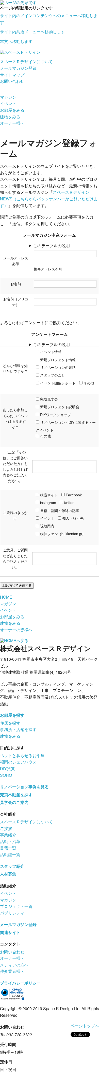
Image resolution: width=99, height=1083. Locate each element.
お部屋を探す (12, 715)
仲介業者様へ (12, 971)
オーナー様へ (12, 123)
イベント (8, 103)
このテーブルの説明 (51, 246)
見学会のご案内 (14, 802)
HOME (6, 597)
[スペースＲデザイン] (20, 52)
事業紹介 (8, 835)
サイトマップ (12, 75)
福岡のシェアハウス (18, 762)
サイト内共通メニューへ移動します (32, 32)
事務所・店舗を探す (18, 729)
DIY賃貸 (7, 768)
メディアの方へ (14, 965)
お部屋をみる (12, 110)
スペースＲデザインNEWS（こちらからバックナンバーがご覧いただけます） (49, 198)
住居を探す (10, 723)
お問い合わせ (12, 81)
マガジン (8, 97)
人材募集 (8, 874)
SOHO (6, 775)
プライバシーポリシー (20, 983)
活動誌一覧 (10, 854)
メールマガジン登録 (18, 68)
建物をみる (10, 117)
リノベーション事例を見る (24, 787)
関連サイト (10, 932)
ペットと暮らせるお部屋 (22, 755)
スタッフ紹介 (12, 866)
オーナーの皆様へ (16, 630)
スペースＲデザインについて (26, 61)
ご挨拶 (6, 828)
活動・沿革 (10, 841)
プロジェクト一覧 (16, 906)
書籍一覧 (8, 848)
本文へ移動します (16, 41)
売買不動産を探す (16, 794)
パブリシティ (12, 913)
